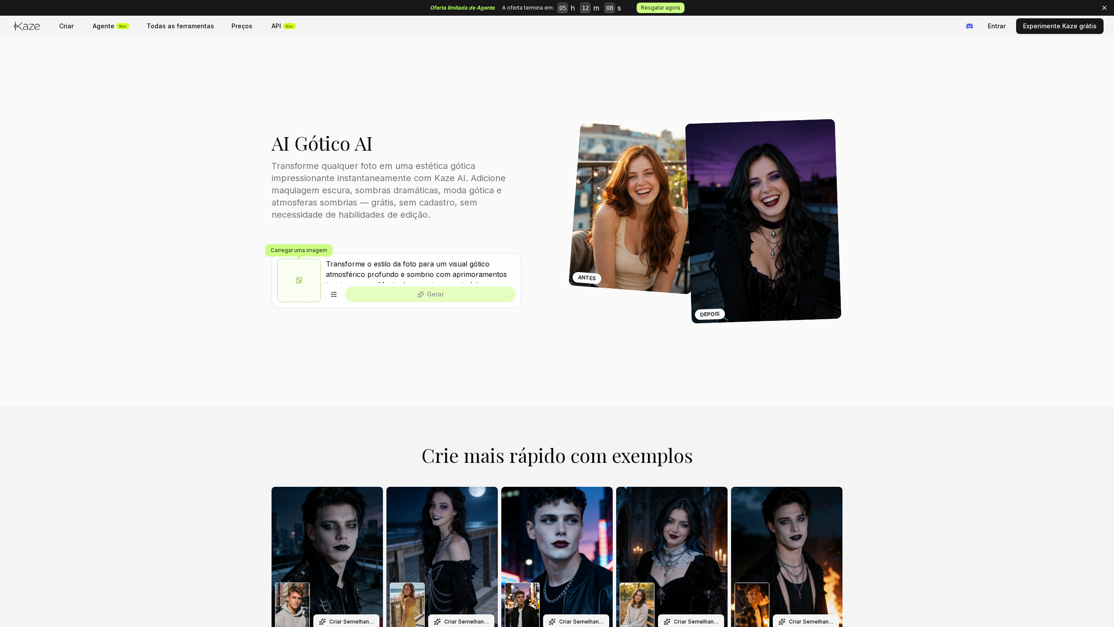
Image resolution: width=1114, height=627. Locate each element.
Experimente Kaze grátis (1060, 26)
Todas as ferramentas (180, 26)
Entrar (997, 26)
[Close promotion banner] (1104, 8)
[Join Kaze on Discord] (969, 26)
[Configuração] (334, 294)
